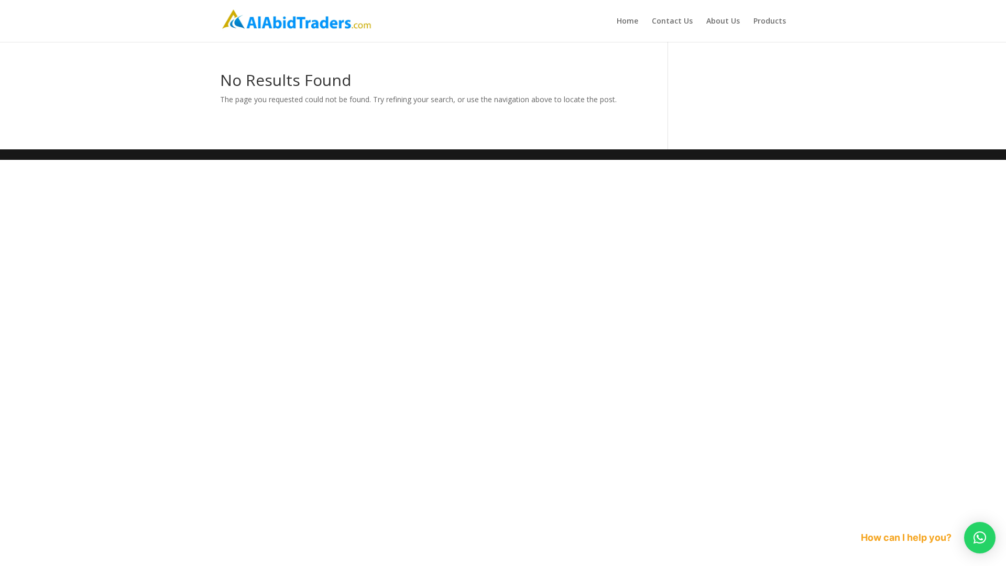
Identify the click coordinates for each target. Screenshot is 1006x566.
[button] (980, 537)
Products (769, 21)
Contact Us (672, 21)
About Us (723, 21)
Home (627, 21)
